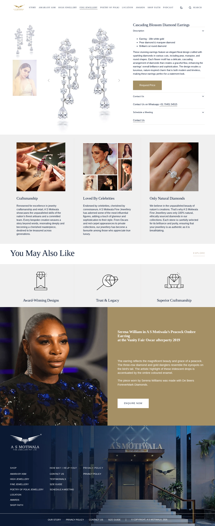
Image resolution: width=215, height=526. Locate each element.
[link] (26, 443)
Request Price (147, 85)
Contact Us (139, 120)
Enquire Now (133, 403)
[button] (195, 7)
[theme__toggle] (181, 7)
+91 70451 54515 (168, 104)
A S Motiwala (154, 519)
